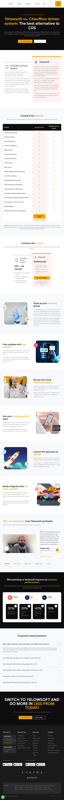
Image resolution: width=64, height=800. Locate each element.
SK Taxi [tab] (7, 563)
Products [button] (11, 3)
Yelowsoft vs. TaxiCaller (19, 787)
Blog (34, 735)
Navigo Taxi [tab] (38, 563)
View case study (45, 556)
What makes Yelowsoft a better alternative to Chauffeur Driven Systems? (26, 644)
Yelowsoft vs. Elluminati (48, 789)
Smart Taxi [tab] (27, 563)
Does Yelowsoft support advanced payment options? (20, 682)
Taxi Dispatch (21, 735)
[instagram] (38, 772)
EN (45, 3)
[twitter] (26, 772)
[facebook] (22, 772)
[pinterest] (34, 772)
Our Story (50, 735)
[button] (19, 543)
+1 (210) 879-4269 (8, 742)
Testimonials (51, 743)
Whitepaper (35, 743)
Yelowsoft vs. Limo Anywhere (48, 785)
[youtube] (41, 772)
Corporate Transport (23, 740)
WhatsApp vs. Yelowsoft (53, 750)
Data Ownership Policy (53, 752)
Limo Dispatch (21, 743)
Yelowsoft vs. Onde (46, 787)
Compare (35, 750)
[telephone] (3, 797)
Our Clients (50, 740)
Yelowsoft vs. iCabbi (38, 787)
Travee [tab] (48, 563)
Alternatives (36, 752)
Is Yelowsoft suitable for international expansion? (18, 676)
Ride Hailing (20, 745)
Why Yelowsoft (51, 738)
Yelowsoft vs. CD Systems (38, 789)
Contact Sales (51, 747)
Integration (35, 747)
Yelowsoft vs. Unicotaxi (29, 789)
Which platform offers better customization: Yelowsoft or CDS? (23, 670)
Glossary (35, 755)
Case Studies (36, 740)
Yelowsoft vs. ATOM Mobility (20, 785)
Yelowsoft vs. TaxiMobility (19, 789)
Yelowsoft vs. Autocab (38, 785)
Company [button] (37, 3)
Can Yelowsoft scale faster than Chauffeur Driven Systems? (22, 658)
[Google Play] (7, 764)
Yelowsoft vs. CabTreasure (28, 787)
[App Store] (18, 764)
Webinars (35, 745)
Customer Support (52, 745)
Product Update (36, 738)
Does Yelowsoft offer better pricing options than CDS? (20, 664)
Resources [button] (28, 3)
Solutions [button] (19, 3)
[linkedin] (30, 772)
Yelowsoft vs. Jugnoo (29, 785)
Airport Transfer (21, 738)
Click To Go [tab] (17, 563)
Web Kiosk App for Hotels (24, 747)
